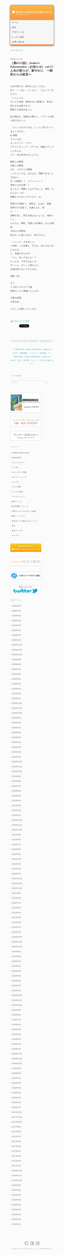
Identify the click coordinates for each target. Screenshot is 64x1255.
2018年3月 (16, 1098)
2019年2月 (16, 1044)
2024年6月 (16, 732)
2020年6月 (16, 966)
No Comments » (46, 341)
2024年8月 (16, 723)
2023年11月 (17, 767)
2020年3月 (16, 981)
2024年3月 (16, 747)
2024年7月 (16, 728)
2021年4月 (16, 917)
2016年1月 (16, 1224)
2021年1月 (16, 932)
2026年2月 (16, 635)
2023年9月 (16, 776)
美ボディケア (17, 531)
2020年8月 (16, 956)
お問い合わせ (18, 42)
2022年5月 (16, 854)
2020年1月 (16, 991)
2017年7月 (16, 1137)
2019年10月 (17, 1005)
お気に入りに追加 (21, 321)
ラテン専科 (16, 487)
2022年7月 (16, 844)
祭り (14, 526)
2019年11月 (17, 1000)
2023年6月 (16, 791)
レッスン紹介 (18, 37)
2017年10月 (17, 1122)
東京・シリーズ (18, 516)
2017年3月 (16, 1156)
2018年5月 (16, 1088)
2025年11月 (17, 650)
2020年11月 (17, 942)
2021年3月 (16, 922)
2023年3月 (16, 806)
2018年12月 (17, 1054)
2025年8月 (16, 664)
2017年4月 (16, 1151)
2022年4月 (16, 859)
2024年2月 (16, 752)
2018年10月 (17, 1063)
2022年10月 (17, 830)
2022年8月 (16, 840)
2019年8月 (16, 1015)
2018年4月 (16, 1093)
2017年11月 (17, 1117)
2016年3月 (16, 1214)
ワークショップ (18, 496)
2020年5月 (16, 971)
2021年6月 (16, 908)
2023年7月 (16, 786)
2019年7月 (16, 1020)
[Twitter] (27, 1243)
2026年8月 (16, 606)
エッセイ (15, 467)
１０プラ (15, 535)
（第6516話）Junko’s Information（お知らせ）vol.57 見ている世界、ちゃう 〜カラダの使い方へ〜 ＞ (32, 360)
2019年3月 (16, 1039)
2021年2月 (16, 927)
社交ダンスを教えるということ (25, 521)
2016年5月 (16, 1205)
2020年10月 (17, 947)
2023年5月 (16, 796)
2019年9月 (16, 1010)
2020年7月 (16, 961)
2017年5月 (16, 1146)
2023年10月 (17, 771)
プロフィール (18, 32)
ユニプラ (15, 482)
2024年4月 (16, 742)
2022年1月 (16, 874)
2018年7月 (16, 1078)
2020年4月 (16, 976)
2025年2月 (16, 693)
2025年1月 (16, 698)
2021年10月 (17, 888)
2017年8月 (16, 1132)
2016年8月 (16, 1190)
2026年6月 (16, 616)
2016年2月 (16, 1219)
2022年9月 (16, 835)
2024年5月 (16, 737)
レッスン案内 (17, 492)
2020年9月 (16, 952)
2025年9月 (16, 659)
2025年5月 (16, 679)
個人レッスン (17, 501)
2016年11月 (17, 1175)
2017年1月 (16, 1166)
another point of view (20, 453)
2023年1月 (16, 815)
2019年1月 (16, 1049)
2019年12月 (17, 995)
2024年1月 (16, 757)
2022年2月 (16, 869)
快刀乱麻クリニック (20, 506)
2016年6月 (16, 1200)
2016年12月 (17, 1171)
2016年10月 (17, 1180)
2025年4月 (16, 684)
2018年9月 (16, 1068)
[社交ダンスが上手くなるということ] (32, 12)
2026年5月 (16, 621)
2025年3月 (16, 689)
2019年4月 (16, 1034)
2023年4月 (16, 801)
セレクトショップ (19, 477)
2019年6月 (16, 1025)
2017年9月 (16, 1127)
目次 (14, 27)
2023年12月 (17, 762)
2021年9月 (16, 893)
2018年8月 (16, 1073)
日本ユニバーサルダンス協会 (24, 511)
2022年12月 (17, 820)
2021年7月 (16, 903)
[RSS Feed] (37, 1243)
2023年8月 (16, 781)
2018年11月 (17, 1059)
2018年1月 (16, 1107)
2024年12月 (17, 703)
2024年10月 (17, 713)
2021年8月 (16, 898)
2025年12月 (17, 645)
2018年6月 (16, 1083)
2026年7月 (16, 611)
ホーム (15, 22)
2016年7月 (16, 1195)
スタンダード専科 (19, 472)
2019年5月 (16, 1029)
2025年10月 (17, 655)
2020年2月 (16, 986)
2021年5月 (16, 913)
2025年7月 (16, 669)
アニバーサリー (18, 462)
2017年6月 (16, 1141)
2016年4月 (16, 1209)
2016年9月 (16, 1185)
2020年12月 (17, 937)
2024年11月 (17, 708)
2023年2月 (16, 810)
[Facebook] (32, 1243)
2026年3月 (16, 630)
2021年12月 (17, 878)
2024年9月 (16, 718)
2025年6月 (16, 674)
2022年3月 (16, 864)
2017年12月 (17, 1112)
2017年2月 (16, 1161)
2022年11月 (17, 825)
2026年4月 (16, 625)
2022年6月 (16, 849)
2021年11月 (17, 883)
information (16, 50)
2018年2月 (16, 1102)
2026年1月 (16, 640)
